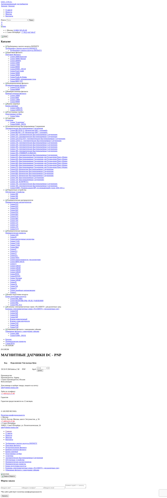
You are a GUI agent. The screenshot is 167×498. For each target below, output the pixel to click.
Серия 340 (14, 198)
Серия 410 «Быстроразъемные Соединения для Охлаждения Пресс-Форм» (39, 157)
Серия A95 (14, 235)
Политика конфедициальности (13, 415)
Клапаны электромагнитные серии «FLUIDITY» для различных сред (32, 309)
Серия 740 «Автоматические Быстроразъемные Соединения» (34, 186)
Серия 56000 (15, 73)
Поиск (3, 20)
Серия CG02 (15, 243)
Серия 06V (14, 214)
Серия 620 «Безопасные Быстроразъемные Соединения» (32, 169)
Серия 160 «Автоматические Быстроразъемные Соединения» (34, 147)
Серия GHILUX (16, 108)
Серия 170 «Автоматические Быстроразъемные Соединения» (34, 149)
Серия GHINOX (16, 110)
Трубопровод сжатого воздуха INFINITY (21, 48)
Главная (8, 431)
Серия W (13, 284)
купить (40, 370)
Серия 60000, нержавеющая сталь (23, 79)
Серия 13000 (15, 100)
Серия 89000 (15, 67)
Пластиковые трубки (13, 114)
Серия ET (13, 251)
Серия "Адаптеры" (17, 122)
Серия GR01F (15, 266)
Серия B (13, 237)
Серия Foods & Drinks (18, 77)
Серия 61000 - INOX (18, 335)
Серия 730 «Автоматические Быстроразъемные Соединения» (34, 184)
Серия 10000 (15, 96)
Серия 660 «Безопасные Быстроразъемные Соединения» (32, 173)
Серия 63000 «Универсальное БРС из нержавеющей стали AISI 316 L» (37, 188)
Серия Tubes (15, 116)
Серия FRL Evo (16, 305)
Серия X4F (14, 325)
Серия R (13, 282)
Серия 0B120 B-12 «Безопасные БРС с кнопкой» (29, 130)
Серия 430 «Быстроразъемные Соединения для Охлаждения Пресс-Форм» (39, 161)
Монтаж (8, 14)
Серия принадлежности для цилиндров (25, 260)
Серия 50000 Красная (18, 57)
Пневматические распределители (18, 202)
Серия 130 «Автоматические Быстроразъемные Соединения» (34, 143)
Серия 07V (14, 216)
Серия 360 (14, 196)
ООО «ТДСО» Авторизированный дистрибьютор (14, 3)
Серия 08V (14, 219)
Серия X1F (14, 323)
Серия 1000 (14, 333)
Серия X (13, 253)
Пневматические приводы (15, 233)
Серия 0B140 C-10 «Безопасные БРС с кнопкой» (29, 132)
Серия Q (13, 288)
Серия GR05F (15, 270)
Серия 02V (14, 206)
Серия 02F (14, 313)
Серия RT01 (14, 274)
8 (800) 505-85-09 (20, 30)
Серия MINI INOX (17, 262)
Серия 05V (14, 212)
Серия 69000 (15, 102)
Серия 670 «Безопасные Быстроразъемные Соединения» (32, 175)
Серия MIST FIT (16, 81)
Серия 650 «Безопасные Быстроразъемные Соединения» (32, 171)
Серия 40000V (15, 61)
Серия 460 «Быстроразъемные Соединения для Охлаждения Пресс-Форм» (39, 165)
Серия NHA (14, 258)
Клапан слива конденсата (20, 321)
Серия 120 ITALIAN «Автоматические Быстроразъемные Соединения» (37, 139)
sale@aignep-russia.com (9, 388)
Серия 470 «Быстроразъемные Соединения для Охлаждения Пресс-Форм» (39, 167)
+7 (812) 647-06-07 (28, 32)
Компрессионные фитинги (15, 93)
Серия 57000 (15, 65)
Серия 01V (14, 204)
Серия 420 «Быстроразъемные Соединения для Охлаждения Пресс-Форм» (39, 159)
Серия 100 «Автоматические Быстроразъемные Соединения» (34, 134)
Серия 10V (14, 221)
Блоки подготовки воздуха (15, 296)
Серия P (13, 249)
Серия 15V (14, 227)
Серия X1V (14, 229)
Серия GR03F (15, 268)
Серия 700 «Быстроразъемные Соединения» (27, 178)
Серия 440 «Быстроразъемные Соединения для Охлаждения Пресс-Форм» (39, 163)
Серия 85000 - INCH (18, 69)
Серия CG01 (15, 241)
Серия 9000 (14, 98)
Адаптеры (9, 120)
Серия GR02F (15, 272)
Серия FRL (14, 303)
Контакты (9, 16)
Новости (8, 12)
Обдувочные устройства (14, 192)
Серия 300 (14, 194)
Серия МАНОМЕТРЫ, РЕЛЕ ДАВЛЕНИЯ (26, 301)
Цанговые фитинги (13, 54)
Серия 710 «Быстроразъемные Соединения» (27, 180)
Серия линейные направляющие (22, 290)
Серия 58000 (15, 75)
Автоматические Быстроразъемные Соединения (24, 128)
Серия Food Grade (17, 71)
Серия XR (14, 286)
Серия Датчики (16, 278)
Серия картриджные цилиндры (22, 239)
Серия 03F (14, 315)
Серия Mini (14, 247)
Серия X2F (14, 327)
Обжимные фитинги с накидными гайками (22, 331)
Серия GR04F (15, 280)
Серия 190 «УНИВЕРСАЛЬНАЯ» (23, 153)
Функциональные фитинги (16, 85)
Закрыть (12, 476)
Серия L (13, 292)
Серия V (13, 264)
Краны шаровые (11, 106)
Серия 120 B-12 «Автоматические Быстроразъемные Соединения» (36, 141)
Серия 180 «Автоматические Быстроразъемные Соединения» (34, 151)
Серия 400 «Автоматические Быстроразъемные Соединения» (34, 155)
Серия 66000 (15, 89)
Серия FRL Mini (16, 299)
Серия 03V (14, 208)
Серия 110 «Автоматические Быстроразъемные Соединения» (33, 137)
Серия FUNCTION (17, 87)
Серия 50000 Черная (18, 59)
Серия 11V (14, 223)
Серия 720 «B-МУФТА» (19, 182)
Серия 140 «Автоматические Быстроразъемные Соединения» (34, 145)
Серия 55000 (15, 63)
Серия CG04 (15, 245)
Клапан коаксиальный (18, 319)
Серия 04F (14, 317)
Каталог (4, 6)
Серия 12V (14, 225)
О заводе (8, 10)
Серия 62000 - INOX (18, 124)
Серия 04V (14, 210)
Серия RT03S (15, 276)
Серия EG (14, 255)
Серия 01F (14, 311)
